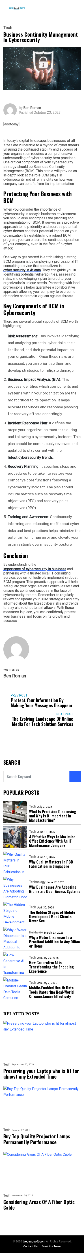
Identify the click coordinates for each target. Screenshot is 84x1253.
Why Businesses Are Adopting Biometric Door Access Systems (54, 889)
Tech (7, 27)
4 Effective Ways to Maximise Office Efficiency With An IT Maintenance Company (52, 841)
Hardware (36, 932)
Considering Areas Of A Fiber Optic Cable (39, 1205)
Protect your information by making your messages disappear (42, 703)
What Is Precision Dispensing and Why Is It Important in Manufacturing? (52, 815)
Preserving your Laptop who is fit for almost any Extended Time (41, 1073)
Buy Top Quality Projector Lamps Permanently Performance (36, 1139)
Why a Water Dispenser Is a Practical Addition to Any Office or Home (54, 941)
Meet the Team (51, 1246)
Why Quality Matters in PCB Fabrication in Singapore (51, 864)
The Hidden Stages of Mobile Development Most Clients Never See (52, 916)
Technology (37, 882)
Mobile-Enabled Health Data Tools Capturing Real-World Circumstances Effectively (51, 992)
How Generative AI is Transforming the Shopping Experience (51, 966)
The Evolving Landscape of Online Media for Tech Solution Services (42, 721)
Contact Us (30, 1246)
